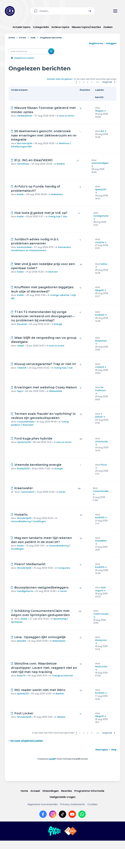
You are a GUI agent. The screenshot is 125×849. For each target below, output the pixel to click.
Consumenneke (25, 421)
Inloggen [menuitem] (111, 43)
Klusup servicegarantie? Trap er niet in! (45, 364)
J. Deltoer (99, 415)
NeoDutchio (101, 666)
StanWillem (101, 540)
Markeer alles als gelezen (59, 79)
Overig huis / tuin (57, 216)
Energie (58, 324)
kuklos (104, 264)
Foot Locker (23, 713)
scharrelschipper (100, 163)
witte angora (100, 589)
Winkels (61, 716)
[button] (90, 11)
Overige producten (62, 675)
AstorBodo (23, 163)
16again (99, 110)
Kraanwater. (24, 488)
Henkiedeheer (24, 115)
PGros (104, 464)
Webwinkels (55, 391)
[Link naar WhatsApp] (82, 814)
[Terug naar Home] (10, 11)
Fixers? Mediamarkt (30, 564)
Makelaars (57, 194)
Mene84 (21, 640)
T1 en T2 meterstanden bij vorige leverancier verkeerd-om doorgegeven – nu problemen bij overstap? (43, 316)
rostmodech (27, 491)
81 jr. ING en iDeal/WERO (33, 160)
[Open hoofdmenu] (115, 11)
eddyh (20, 345)
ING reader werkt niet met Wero (39, 690)
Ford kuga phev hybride (33, 438)
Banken (61, 163)
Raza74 (21, 675)
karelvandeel (24, 247)
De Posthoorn (100, 389)
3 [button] (83, 82)
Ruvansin (22, 324)
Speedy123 (100, 189)
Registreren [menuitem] (96, 43)
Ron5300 (99, 315)
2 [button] (79, 82)
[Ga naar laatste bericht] (105, 110)
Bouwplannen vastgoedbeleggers (41, 587)
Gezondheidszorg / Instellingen (28, 521)
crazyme (99, 242)
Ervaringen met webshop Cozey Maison (45, 387)
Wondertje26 (24, 518)
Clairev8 (21, 367)
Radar (20, 194)
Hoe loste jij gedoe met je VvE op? (40, 213)
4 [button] (87, 82)
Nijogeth (99, 290)
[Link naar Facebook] (43, 814)
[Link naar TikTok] (62, 814)
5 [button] (91, 82)
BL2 (102, 131)
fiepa (20, 391)
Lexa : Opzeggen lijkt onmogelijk (40, 637)
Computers (64, 567)
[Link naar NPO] (70, 831)
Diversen (53, 271)
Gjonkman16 (24, 442)
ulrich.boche (101, 441)
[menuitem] (101, 749)
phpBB (52, 759)
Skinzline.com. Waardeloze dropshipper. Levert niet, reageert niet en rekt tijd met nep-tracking (44, 668)
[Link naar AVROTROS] (54, 831)
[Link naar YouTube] (72, 814)
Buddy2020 (23, 468)
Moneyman (101, 340)
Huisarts (21, 514)
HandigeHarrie (101, 216)
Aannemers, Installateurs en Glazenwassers (41, 249)
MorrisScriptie (24, 143)
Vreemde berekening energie (37, 465)
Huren (62, 491)
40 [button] (97, 82)
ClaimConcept (101, 614)
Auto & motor (66, 115)
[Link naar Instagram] (52, 814)
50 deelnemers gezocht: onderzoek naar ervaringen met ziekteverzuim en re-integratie (44, 135)
